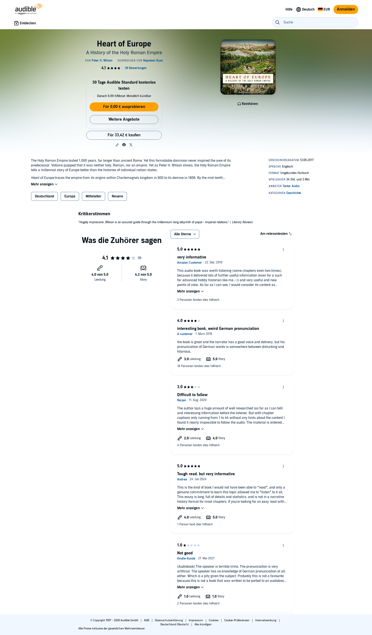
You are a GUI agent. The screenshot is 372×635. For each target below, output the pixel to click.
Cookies (214, 620)
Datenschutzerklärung (169, 620)
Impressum (196, 620)
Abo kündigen (203, 624)
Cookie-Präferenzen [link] (237, 620)
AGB (147, 620)
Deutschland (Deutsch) (174, 624)
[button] (117, 145)
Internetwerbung (266, 620)
